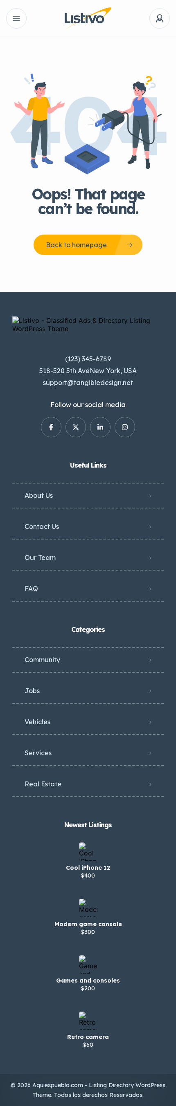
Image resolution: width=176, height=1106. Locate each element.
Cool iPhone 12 (88, 868)
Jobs (32, 691)
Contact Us (42, 526)
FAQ (31, 588)
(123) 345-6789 (88, 359)
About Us (39, 495)
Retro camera (88, 1037)
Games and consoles (88, 980)
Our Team (40, 557)
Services (38, 753)
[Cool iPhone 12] (88, 851)
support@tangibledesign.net (88, 382)
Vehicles (37, 722)
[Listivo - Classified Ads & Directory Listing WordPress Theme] (88, 18)
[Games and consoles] (88, 964)
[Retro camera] (88, 1021)
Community (42, 660)
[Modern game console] (88, 908)
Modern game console (88, 924)
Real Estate (43, 784)
